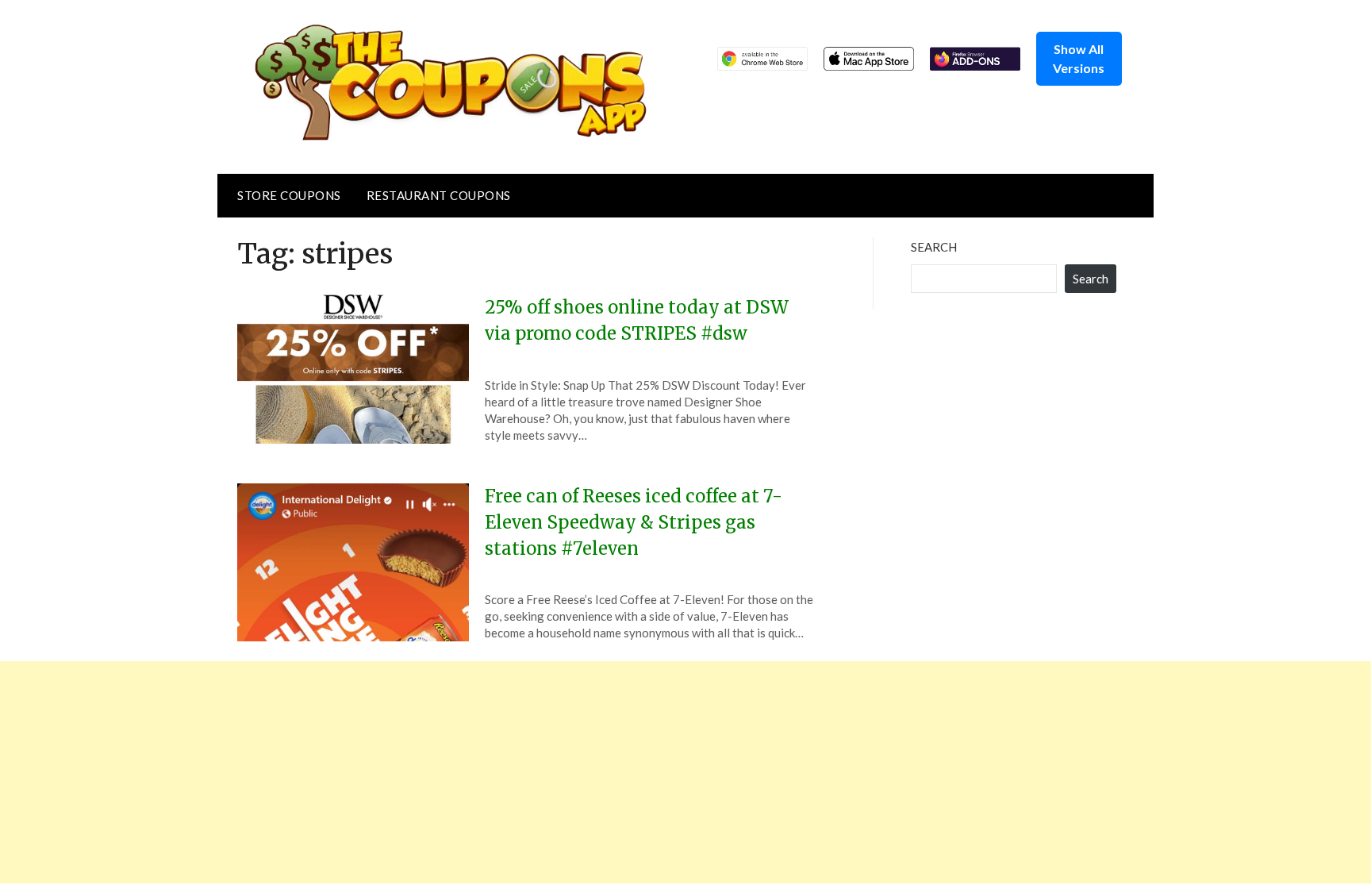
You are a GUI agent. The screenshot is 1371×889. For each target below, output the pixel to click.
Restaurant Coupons (439, 195)
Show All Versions (1078, 58)
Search (934, 247)
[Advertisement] (476, 772)
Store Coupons (289, 195)
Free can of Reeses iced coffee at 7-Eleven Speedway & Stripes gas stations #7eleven (633, 522)
